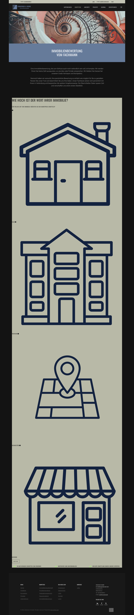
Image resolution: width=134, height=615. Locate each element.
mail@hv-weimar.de (104, 1)
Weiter (16, 561)
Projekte (95, 7)
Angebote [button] (87, 7)
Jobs (93, 1)
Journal (103, 7)
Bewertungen (113, 7)
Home (22, 588)
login (112, 1)
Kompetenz (78, 7)
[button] (121, 7)
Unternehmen (68, 7)
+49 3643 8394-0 (27, 1)
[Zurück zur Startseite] (22, 7)
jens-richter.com (55, 610)
